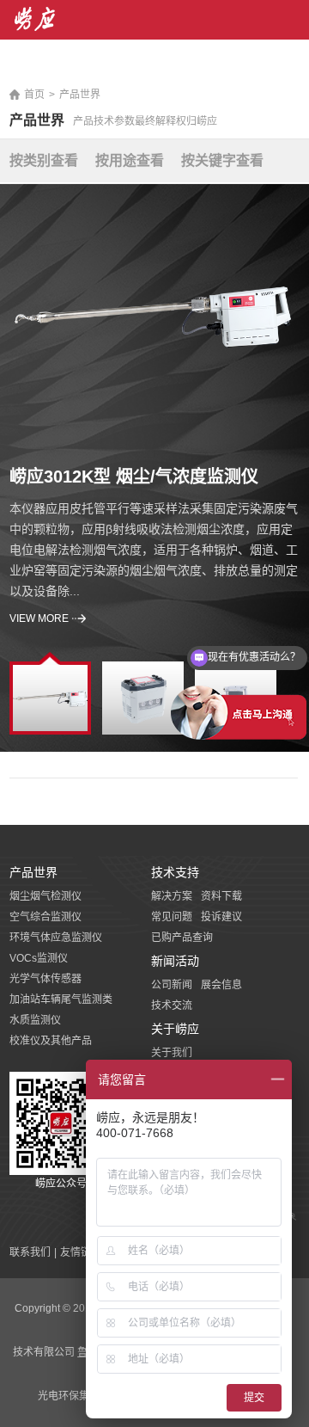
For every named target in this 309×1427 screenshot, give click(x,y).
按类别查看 (43, 160)
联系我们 (30, 1252)
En (293, 69)
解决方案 (171, 896)
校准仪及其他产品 (50, 1041)
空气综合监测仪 (45, 917)
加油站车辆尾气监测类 (60, 999)
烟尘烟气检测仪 (45, 896)
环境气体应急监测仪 (55, 938)
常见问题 (171, 917)
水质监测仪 (35, 1020)
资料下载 (221, 896)
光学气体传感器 (45, 979)
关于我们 (171, 1053)
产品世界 (79, 95)
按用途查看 (129, 160)
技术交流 (171, 1006)
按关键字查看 (222, 160)
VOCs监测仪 (38, 958)
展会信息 (221, 985)
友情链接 (80, 1252)
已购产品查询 (182, 938)
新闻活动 (175, 961)
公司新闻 (171, 985)
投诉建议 (221, 917)
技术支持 (175, 872)
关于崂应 (175, 1029)
